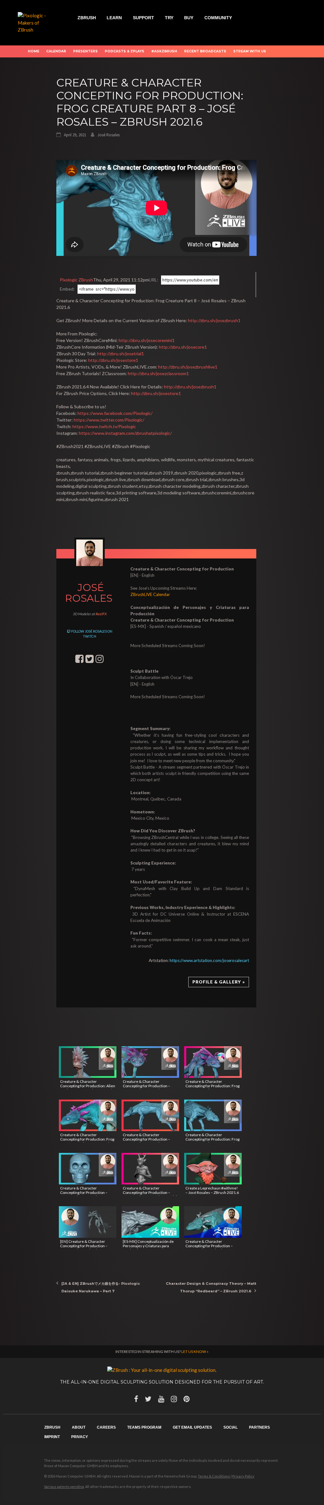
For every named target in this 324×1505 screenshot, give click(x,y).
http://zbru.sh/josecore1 (183, 347)
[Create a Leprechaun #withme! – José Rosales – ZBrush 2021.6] (213, 1168)
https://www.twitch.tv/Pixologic (104, 426)
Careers (106, 1427)
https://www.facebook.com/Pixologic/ (115, 413)
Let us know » (195, 1351)
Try (169, 17)
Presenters (85, 51)
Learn (114, 17)
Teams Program (144, 1427)
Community (218, 17)
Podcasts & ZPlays (124, 51)
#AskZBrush (164, 51)
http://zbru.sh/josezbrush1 (214, 320)
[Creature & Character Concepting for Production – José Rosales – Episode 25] (213, 1222)
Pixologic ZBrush (76, 279)
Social (230, 1427)
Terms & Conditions (214, 1476)
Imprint (52, 1437)
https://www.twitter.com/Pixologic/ (109, 419)
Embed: (67, 289)
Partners (259, 1427)
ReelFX (101, 613)
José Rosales (108, 135)
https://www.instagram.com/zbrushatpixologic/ (125, 433)
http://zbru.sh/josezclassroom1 (158, 373)
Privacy (79, 1437)
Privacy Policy (243, 1476)
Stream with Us (249, 51)
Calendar (56, 51)
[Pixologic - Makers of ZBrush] (36, 22)
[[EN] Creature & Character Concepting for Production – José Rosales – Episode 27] (87, 1222)
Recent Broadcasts (205, 51)
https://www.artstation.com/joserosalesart (209, 960)
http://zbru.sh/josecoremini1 (147, 340)
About (78, 1427)
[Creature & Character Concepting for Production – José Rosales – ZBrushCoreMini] (150, 1168)
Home (33, 51)
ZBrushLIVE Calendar (150, 594)
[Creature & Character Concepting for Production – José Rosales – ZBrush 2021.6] (150, 1062)
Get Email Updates (192, 1427)
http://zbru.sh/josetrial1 (120, 353)
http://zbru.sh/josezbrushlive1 (187, 366)
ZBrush (87, 17)
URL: (153, 279)
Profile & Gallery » (218, 981)
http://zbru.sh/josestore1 (113, 360)
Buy (188, 17)
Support (143, 17)
